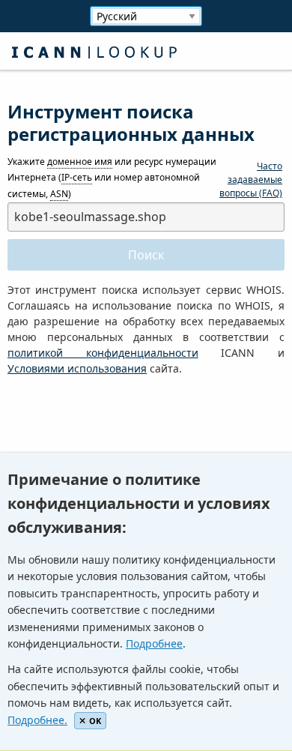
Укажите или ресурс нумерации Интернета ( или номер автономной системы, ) (111, 177)
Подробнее (154, 643)
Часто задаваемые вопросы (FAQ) (250, 179)
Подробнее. (37, 720)
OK (95, 720)
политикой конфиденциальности (102, 353)
